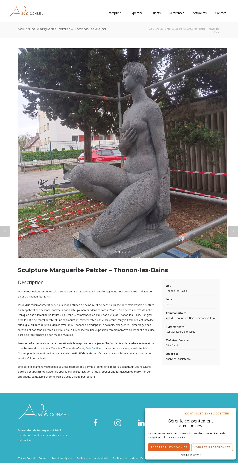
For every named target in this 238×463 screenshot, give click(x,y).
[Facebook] (95, 423)
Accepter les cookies (169, 447)
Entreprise (114, 13)
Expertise (136, 13)
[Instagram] (117, 423)
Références (176, 13)
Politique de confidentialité (93, 458)
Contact (220, 13)
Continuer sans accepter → (209, 413)
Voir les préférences (212, 447)
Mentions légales (62, 458)
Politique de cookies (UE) (128, 458)
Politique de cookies (191, 454)
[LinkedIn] (141, 423)
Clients (156, 13)
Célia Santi (92, 348)
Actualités (200, 13)
